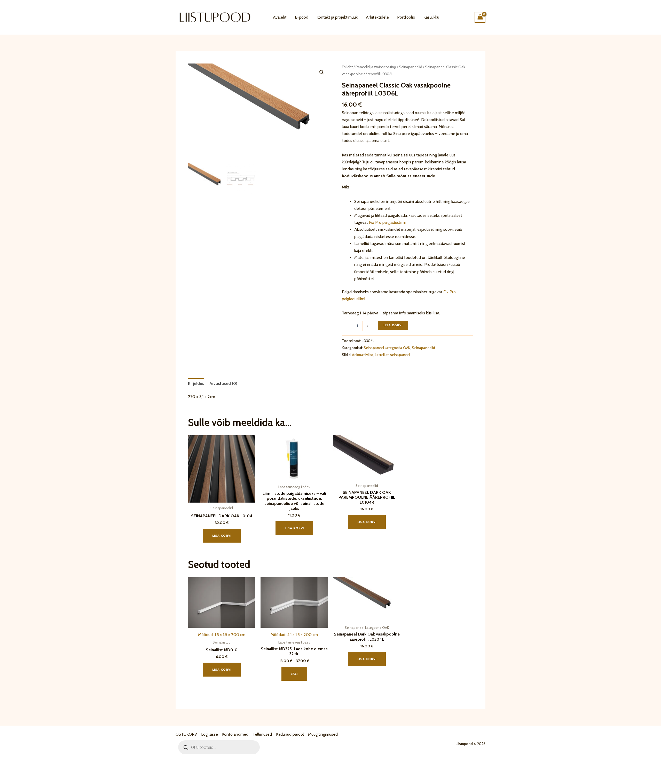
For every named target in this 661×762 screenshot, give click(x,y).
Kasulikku (431, 17)
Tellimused (262, 734)
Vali (294, 674)
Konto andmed (235, 734)
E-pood (301, 17)
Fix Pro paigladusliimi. (387, 222)
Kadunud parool (290, 734)
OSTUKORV (186, 734)
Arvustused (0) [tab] (223, 383)
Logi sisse (209, 734)
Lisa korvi (393, 325)
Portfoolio (406, 17)
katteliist (382, 354)
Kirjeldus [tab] (196, 383)
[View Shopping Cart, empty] (480, 17)
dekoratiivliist (362, 354)
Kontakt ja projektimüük (337, 17)
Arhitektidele (377, 17)
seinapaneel (400, 354)
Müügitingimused (323, 734)
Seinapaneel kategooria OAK (387, 347)
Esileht (347, 67)
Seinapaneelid (410, 67)
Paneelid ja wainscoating (376, 67)
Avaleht (280, 17)
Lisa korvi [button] (221, 535)
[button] (321, 72)
